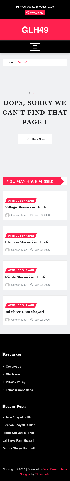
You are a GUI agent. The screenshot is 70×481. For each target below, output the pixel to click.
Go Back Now (36, 139)
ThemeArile (42, 474)
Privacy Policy (15, 382)
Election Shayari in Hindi (26, 242)
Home (9, 62)
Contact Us (13, 366)
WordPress (50, 469)
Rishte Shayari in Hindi (25, 277)
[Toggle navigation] (35, 47)
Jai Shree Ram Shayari (24, 311)
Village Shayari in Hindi (25, 207)
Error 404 (22, 62)
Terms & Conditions (19, 390)
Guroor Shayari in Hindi (19, 448)
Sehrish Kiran (19, 215)
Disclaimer (13, 374)
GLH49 (35, 29)
